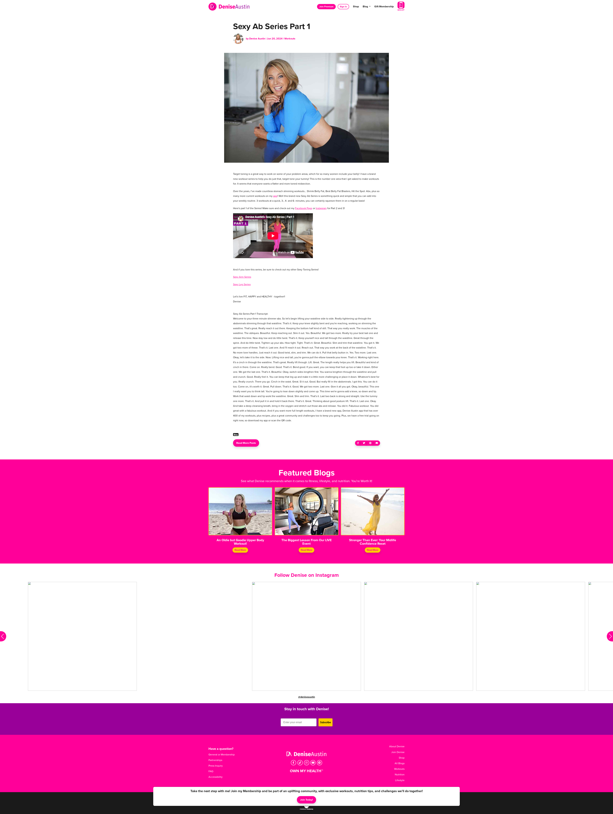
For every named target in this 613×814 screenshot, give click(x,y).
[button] (3, 636)
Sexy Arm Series (242, 277)
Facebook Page (303, 208)
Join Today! (306, 799)
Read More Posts (246, 443)
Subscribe (325, 722)
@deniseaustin (306, 697)
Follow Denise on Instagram (306, 575)
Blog (236, 434)
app (275, 196)
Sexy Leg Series (242, 284)
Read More (240, 550)
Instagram (321, 208)
